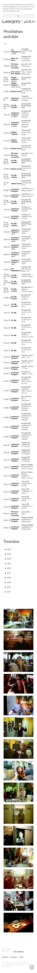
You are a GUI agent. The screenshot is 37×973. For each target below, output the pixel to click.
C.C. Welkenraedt (27, 520)
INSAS (23, 80)
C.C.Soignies (25, 446)
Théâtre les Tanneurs (25, 298)
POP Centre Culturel (27, 468)
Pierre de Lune (26, 382)
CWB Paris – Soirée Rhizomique (26, 72)
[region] (18, 11)
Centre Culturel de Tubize (26, 99)
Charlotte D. (6, 967)
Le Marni (25, 380)
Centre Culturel (26, 210)
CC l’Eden (25, 232)
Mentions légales (8, 962)
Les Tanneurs (26, 304)
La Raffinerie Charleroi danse (27, 289)
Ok (18, 16)
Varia (23, 307)
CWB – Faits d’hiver (27, 65)
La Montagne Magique (26, 408)
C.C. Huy (27, 357)
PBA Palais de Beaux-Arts (26, 270)
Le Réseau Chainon (27, 189)
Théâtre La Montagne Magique (25, 115)
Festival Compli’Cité (25, 60)
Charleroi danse (27, 276)
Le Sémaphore (25, 399)
